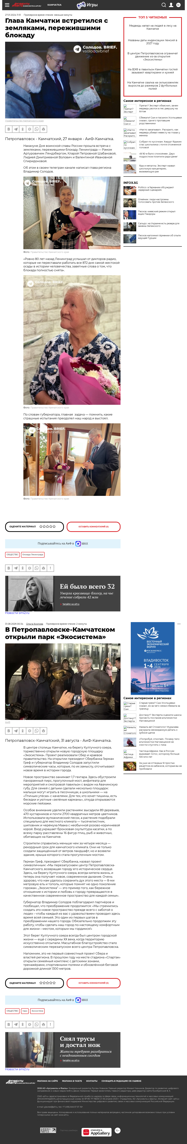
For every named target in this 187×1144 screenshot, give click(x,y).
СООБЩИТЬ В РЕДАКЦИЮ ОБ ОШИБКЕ (121, 1081)
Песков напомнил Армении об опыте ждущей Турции (159, 236)
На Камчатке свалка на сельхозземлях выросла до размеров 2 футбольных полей (152, 85)
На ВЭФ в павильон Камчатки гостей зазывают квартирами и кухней (153, 71)
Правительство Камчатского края (24, 120)
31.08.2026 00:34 (14, 623)
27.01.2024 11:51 (13, 14)
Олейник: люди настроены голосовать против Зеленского (156, 200)
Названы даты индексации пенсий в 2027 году (152, 42)
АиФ (7, 722)
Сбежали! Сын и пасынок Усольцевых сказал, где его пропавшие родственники (160, 120)
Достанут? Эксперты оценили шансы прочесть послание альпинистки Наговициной (160, 718)
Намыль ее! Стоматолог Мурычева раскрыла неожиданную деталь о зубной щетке (158, 730)
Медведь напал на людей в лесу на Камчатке (152, 27)
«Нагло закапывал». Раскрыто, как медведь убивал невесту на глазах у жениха (159, 132)
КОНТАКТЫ (91, 1081)
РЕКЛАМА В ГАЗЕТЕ (72, 1081)
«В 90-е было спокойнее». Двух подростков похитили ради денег (158, 155)
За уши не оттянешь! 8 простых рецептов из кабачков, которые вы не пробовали (160, 766)
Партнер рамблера (68, 1130)
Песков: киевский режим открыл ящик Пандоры (156, 212)
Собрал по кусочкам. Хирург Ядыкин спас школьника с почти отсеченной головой (160, 144)
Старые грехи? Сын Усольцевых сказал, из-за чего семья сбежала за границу (159, 706)
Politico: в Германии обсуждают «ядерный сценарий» (156, 188)
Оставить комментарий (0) (94, 527)
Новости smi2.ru (17, 613)
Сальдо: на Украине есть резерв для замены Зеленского (158, 224)
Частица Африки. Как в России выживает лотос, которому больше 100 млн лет (159, 754)
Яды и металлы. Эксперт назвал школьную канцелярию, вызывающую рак (157, 168)
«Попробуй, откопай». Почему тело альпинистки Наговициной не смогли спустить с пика (159, 742)
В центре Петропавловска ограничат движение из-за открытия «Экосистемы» (152, 56)
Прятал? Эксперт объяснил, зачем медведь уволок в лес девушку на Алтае (158, 108)
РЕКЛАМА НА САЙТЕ (47, 1081)
